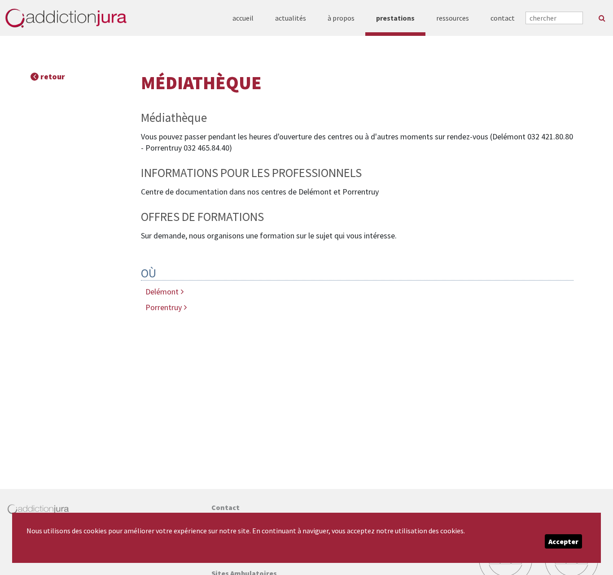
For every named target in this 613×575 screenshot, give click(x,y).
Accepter (563, 541)
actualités (290, 17)
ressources (452, 17)
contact (502, 17)
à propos (341, 17)
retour (52, 76)
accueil (243, 17)
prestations (395, 17)
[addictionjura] (65, 18)
